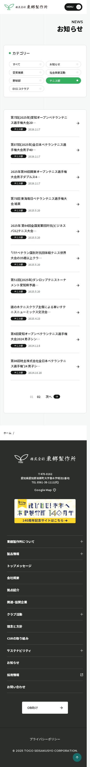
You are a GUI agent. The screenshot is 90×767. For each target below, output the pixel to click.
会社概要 (13, 578)
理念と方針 (14, 626)
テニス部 (55, 80)
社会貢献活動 (57, 72)
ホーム (7, 433)
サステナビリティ (19, 650)
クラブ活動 (14, 614)
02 (38, 396)
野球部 (17, 80)
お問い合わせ (16, 687)
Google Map (43, 490)
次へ (49, 396)
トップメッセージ (19, 566)
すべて (16, 64)
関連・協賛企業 (17, 602)
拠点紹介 (13, 590)
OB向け (32, 707)
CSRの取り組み (17, 638)
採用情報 (13, 675)
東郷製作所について (21, 541)
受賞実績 (18, 72)
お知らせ (55, 64)
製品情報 (13, 554)
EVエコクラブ (21, 88)
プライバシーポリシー (45, 739)
